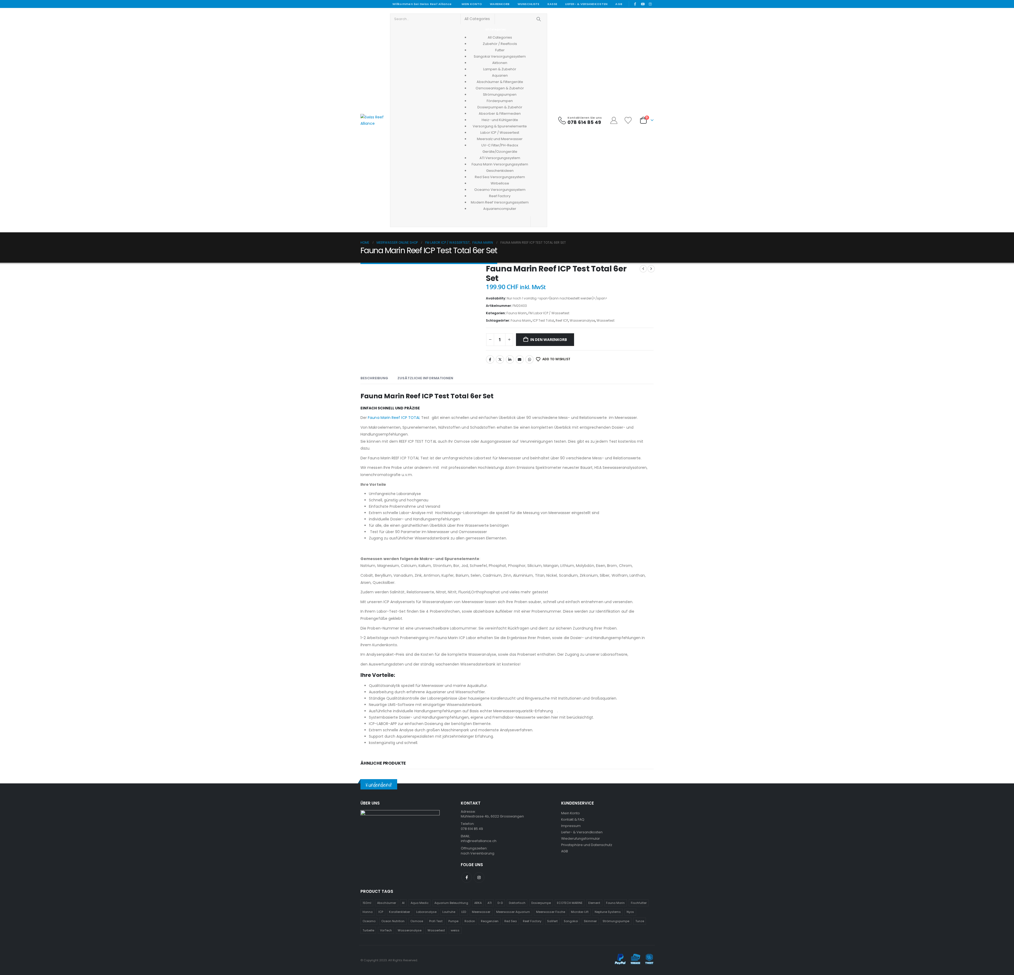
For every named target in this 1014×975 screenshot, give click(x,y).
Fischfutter (639, 903)
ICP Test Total (543, 320)
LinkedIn (510, 359)
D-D (500, 903)
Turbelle (368, 930)
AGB (618, 4)
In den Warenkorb (548, 339)
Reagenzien (490, 921)
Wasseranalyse (582, 320)
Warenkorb (499, 4)
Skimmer (590, 921)
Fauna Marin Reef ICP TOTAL (394, 417)
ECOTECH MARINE (570, 903)
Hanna (368, 912)
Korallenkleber (399, 912)
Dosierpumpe (541, 903)
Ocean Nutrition (393, 921)
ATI (489, 903)
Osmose (416, 921)
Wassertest (605, 320)
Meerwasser (481, 912)
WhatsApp (529, 359)
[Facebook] (635, 4)
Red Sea (510, 921)
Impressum (571, 826)
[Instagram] (650, 4)
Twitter (500, 359)
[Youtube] (642, 4)
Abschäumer (386, 903)
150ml (367, 903)
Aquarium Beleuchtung (451, 903)
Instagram (479, 877)
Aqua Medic (420, 903)
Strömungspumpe (616, 921)
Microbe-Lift (580, 912)
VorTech (386, 930)
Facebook (490, 359)
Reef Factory (532, 921)
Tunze (639, 921)
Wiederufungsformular (580, 838)
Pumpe (453, 921)
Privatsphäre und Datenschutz (586, 845)
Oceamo (369, 921)
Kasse (552, 4)
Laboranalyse (426, 912)
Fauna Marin (516, 313)
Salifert (552, 921)
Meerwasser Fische (550, 912)
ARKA (478, 903)
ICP (380, 912)
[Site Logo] (373, 120)
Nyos (630, 912)
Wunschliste (528, 4)
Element (594, 903)
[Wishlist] (628, 120)
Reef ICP (562, 320)
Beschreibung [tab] (374, 378)
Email (519, 359)
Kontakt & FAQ (572, 819)
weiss (455, 930)
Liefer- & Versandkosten (586, 4)
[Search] (539, 19)
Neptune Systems (608, 912)
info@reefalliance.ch (478, 841)
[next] (651, 268)
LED (463, 912)
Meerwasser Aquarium (513, 912)
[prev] (643, 268)
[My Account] (613, 120)
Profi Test (436, 921)
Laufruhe (448, 912)
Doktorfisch (517, 903)
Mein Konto (472, 4)
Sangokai (571, 921)
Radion (469, 921)
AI (403, 903)
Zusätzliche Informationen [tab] (425, 378)
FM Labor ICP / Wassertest (548, 313)
